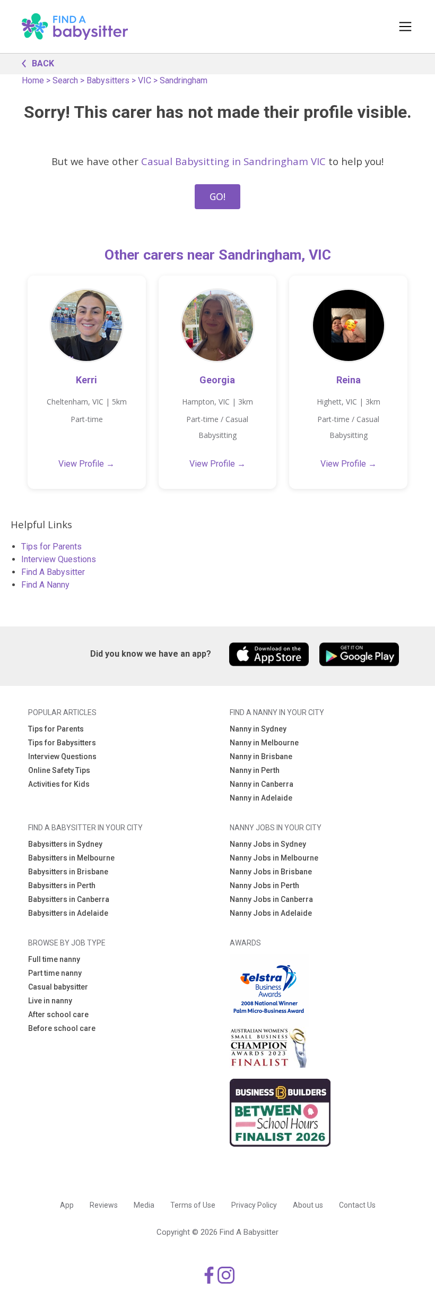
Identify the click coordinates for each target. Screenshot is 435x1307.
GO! (217, 196)
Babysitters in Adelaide (68, 913)
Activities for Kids (59, 784)
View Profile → (86, 464)
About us (308, 1205)
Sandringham (183, 80)
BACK (43, 63)
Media (144, 1205)
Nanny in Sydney (258, 729)
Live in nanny (50, 1000)
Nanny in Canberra (261, 784)
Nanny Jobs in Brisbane (271, 871)
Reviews (104, 1205)
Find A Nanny (45, 585)
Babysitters (107, 80)
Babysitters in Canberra (68, 899)
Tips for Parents (51, 546)
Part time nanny (55, 973)
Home (33, 80)
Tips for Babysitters (62, 742)
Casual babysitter (58, 987)
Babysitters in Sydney (65, 844)
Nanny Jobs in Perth (264, 885)
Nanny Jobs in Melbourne (274, 858)
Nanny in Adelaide (261, 798)
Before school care (61, 1028)
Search (65, 80)
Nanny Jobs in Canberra (271, 899)
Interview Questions (58, 559)
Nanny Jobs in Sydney (268, 844)
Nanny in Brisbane (261, 756)
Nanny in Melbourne (264, 742)
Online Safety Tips (59, 770)
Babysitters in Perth (61, 885)
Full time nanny (54, 959)
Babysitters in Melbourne (71, 858)
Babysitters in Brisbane (68, 871)
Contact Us (357, 1205)
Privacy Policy (254, 1205)
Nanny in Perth (255, 770)
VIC (144, 80)
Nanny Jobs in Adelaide (271, 913)
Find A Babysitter (53, 572)
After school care (58, 1014)
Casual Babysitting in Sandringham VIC (233, 161)
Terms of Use (192, 1205)
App (67, 1205)
